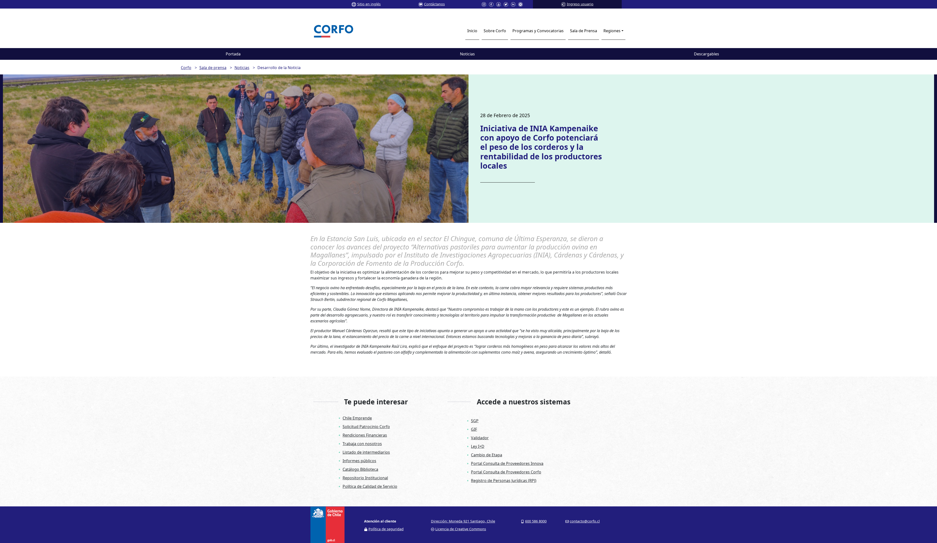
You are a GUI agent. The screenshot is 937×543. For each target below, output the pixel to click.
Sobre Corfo (495, 30)
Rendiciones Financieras (365, 435)
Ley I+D (477, 446)
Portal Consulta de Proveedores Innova (507, 463)
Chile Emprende (357, 418)
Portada (233, 54)
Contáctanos (434, 4)
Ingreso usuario (580, 4)
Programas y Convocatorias (538, 30)
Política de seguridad (386, 529)
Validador (480, 438)
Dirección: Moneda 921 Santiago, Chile (463, 521)
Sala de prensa (212, 67)
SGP (475, 420)
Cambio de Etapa (486, 455)
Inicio (472, 30)
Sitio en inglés (369, 4)
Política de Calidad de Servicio (370, 486)
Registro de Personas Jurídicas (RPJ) (503, 480)
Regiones (612, 30)
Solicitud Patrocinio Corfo (366, 426)
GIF (474, 429)
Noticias (467, 54)
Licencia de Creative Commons (460, 529)
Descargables (706, 54)
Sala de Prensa (583, 30)
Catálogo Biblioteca (360, 469)
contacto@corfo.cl (585, 521)
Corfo (186, 67)
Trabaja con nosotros (362, 443)
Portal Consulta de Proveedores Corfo (506, 472)
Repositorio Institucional (365, 478)
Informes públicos (359, 460)
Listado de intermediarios (366, 452)
